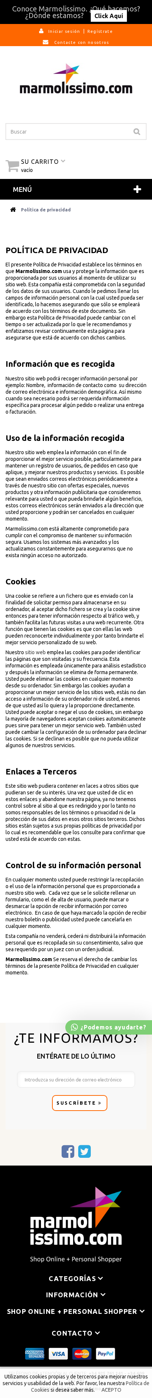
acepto (111, 1390)
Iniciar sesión (64, 31)
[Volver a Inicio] (13, 209)
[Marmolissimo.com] (76, 78)
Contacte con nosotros (81, 42)
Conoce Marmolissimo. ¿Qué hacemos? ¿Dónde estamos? (76, 12)
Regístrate (100, 31)
